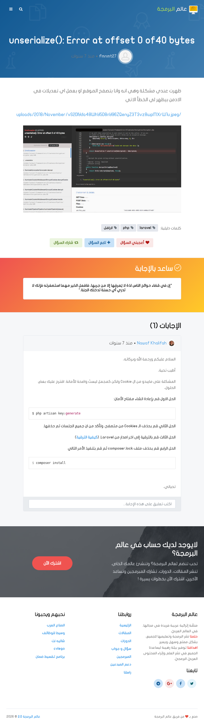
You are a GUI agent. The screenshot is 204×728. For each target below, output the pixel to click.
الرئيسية (125, 625)
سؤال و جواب (121, 649)
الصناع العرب (56, 625)
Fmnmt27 (108, 56)
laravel (145, 228)
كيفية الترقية (87, 437)
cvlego (59, 649)
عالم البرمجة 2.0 (29, 716)
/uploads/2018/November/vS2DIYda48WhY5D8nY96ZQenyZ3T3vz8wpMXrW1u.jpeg (98, 114)
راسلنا (127, 672)
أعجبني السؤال (132, 243)
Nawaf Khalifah (152, 343)
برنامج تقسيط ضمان (50, 657)
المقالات (124, 633)
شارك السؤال (63, 243)
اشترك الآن (52, 563)
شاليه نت (58, 641)
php (126, 228)
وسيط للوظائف (53, 633)
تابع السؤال (97, 243)
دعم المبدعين (120, 664)
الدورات (126, 641)
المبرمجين (124, 657)
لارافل (108, 228)
